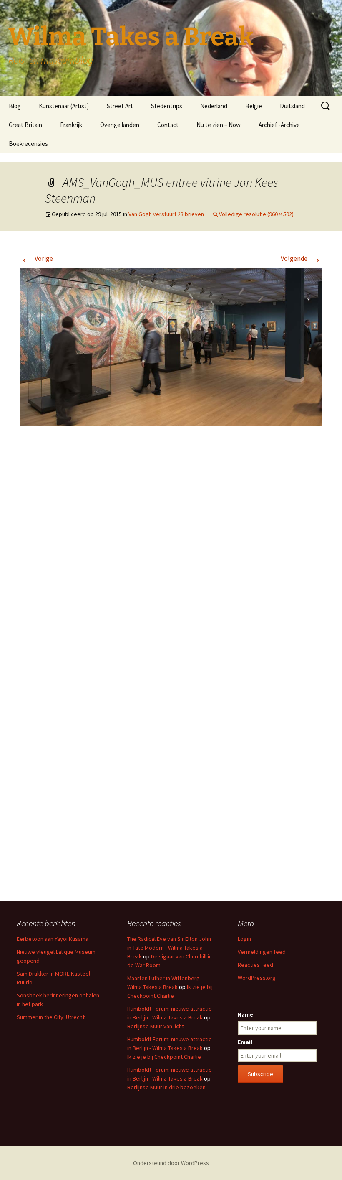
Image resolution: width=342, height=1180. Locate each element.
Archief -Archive (279, 125)
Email (245, 1042)
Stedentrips (166, 106)
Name (245, 1014)
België (253, 106)
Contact (168, 125)
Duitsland (292, 106)
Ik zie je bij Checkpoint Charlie (164, 1056)
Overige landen (119, 125)
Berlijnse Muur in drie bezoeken (166, 1087)
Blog (15, 106)
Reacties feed (255, 964)
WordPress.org (257, 977)
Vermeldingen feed (262, 952)
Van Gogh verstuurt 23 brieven (166, 214)
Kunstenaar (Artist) (64, 106)
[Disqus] (171, 557)
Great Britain (25, 125)
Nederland (213, 106)
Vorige (36, 258)
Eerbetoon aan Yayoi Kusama (52, 939)
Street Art (120, 106)
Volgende (301, 258)
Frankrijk (71, 125)
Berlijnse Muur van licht (155, 1026)
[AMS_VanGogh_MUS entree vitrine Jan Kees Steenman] (171, 346)
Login (244, 939)
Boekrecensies (28, 144)
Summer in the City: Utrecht (51, 1017)
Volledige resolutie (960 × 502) (256, 214)
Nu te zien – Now (218, 125)
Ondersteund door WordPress (171, 1163)
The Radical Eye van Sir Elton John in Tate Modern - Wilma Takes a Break (169, 947)
